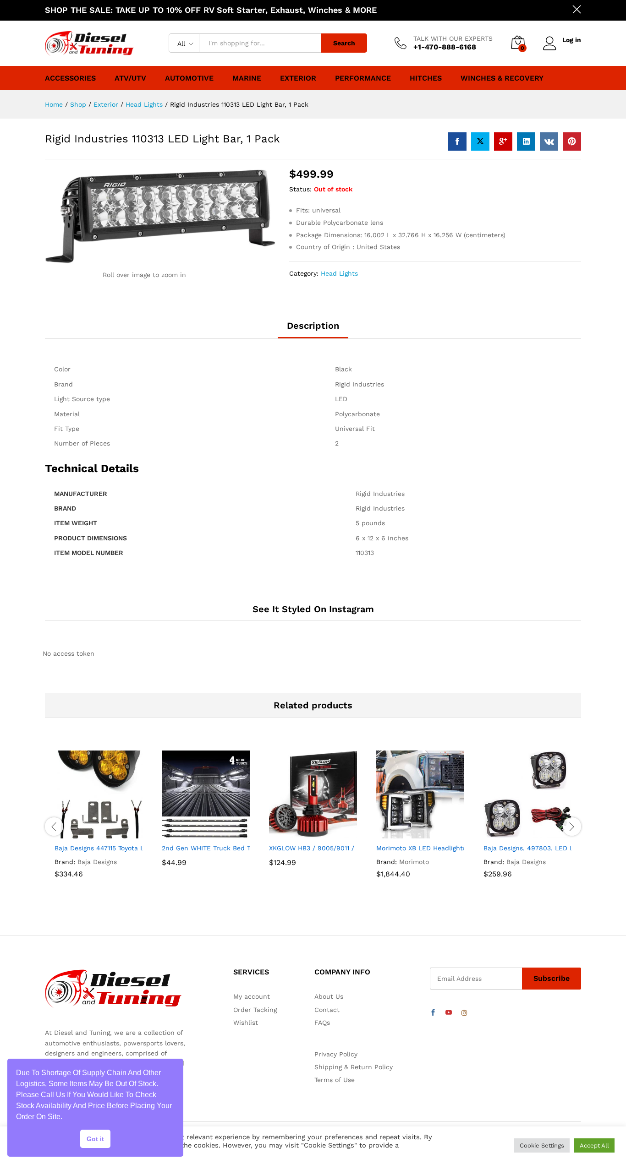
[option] (98, 826)
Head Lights (339, 273)
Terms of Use (334, 1079)
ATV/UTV (130, 78)
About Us (328, 996)
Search (344, 43)
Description (313, 325)
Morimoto (414, 861)
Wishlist (245, 1022)
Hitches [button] (426, 78)
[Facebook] (433, 1013)
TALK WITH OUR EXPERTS (453, 38)
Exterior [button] (298, 78)
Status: (300, 189)
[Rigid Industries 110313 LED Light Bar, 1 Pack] (457, 141)
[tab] (313, 329)
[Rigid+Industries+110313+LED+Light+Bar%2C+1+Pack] (480, 141)
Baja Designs (97, 861)
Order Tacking (255, 1009)
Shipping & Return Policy (353, 1067)
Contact (327, 1009)
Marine (246, 78)
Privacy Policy (335, 1054)
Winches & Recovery (502, 78)
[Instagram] (464, 1013)
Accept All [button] (594, 1145)
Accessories (70, 78)
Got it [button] (95, 1138)
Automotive (189, 78)
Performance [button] (363, 78)
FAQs (322, 1022)
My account (251, 996)
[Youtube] (448, 1013)
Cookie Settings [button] (542, 1145)
